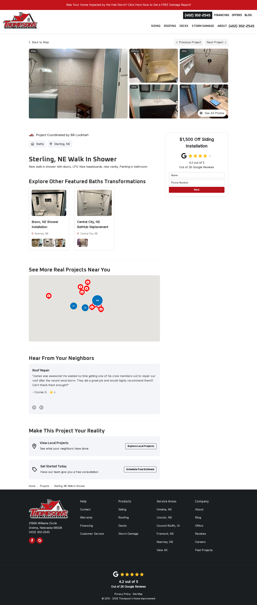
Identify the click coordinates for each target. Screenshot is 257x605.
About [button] (222, 26)
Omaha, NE (164, 509)
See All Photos (214, 113)
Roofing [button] (170, 26)
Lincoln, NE (164, 517)
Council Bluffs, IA (168, 525)
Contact (85, 509)
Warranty (86, 517)
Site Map (137, 594)
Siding (122, 509)
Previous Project (190, 42)
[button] (49, 296)
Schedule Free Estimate (140, 469)
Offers (237, 15)
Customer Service (92, 533)
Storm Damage (128, 533)
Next (196, 190)
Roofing (123, 517)
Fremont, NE (165, 533)
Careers (200, 542)
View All (162, 550)
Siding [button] (155, 26)
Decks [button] (184, 26)
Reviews (200, 533)
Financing (221, 15)
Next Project (215, 42)
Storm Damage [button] (203, 26)
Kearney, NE (165, 542)
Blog (248, 15)
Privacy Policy (123, 594)
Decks (122, 525)
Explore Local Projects (141, 446)
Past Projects (204, 550)
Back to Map (40, 42)
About (199, 509)
